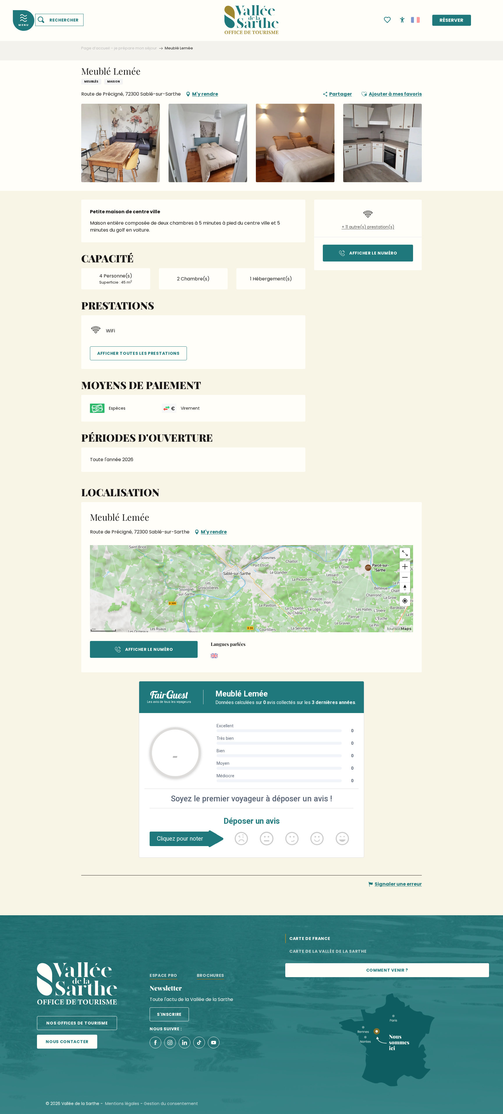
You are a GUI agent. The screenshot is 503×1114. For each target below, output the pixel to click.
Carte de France (309, 938)
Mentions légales (122, 1103)
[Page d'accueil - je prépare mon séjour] (251, 16)
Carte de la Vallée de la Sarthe (328, 951)
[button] (59, 20)
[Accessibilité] (402, 19)
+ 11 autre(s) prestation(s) (368, 227)
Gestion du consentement (171, 1103)
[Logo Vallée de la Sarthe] (77, 984)
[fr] (415, 20)
